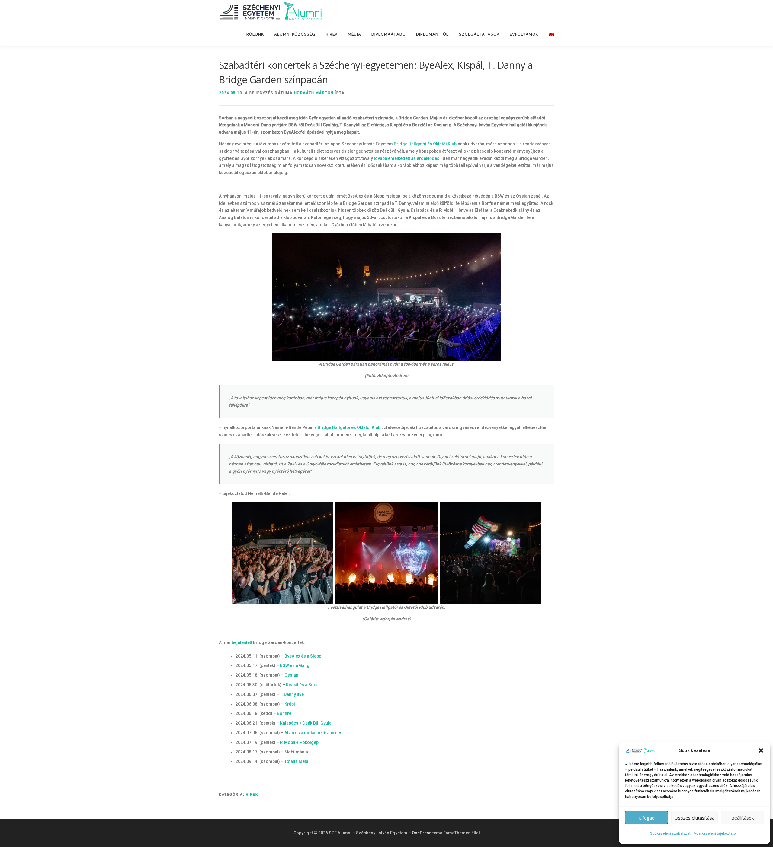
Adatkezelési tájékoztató (715, 833)
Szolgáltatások (479, 34)
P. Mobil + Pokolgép (299, 742)
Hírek (332, 34)
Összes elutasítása (694, 818)
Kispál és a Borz (302, 684)
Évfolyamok (524, 34)
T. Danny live (292, 694)
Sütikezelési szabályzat (670, 833)
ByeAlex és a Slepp (302, 656)
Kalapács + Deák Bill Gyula (306, 723)
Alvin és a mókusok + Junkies (313, 732)
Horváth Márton (314, 93)
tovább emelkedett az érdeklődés (406, 158)
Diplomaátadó (388, 34)
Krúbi (289, 704)
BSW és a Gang (295, 665)
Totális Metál (297, 761)
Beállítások (742, 818)
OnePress (421, 832)
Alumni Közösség (294, 34)
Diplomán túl (432, 34)
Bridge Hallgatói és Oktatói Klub (425, 143)
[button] (761, 750)
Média (354, 34)
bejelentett (242, 642)
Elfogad (647, 818)
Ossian (291, 675)
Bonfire (284, 713)
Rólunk (255, 34)
